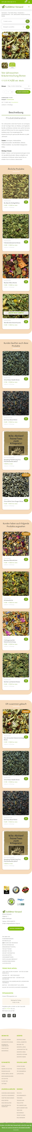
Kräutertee (21, 13)
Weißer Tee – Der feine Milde (11, 975)
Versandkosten (14, 102)
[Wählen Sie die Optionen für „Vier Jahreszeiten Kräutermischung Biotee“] (26, 737)
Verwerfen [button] (16, 1129)
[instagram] (9, 1015)
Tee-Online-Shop (12, 13)
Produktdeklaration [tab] (16, 118)
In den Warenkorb (23, 92)
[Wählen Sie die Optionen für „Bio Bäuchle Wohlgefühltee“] (26, 202)
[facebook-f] (14, 1015)
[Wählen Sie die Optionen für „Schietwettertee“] (26, 599)
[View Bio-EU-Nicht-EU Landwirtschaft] (12, 66)
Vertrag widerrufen (16, 928)
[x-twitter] (4, 1015)
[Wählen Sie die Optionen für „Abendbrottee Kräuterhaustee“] (26, 321)
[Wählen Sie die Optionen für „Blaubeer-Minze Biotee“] (26, 281)
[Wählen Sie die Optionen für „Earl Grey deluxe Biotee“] (26, 418)
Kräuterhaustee (6, 14)
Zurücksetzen (27, 88)
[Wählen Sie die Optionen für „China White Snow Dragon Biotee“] (26, 500)
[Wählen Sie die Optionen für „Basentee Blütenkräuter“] (26, 559)
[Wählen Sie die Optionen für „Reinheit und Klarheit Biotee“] (26, 680)
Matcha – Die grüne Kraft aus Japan (13, 985)
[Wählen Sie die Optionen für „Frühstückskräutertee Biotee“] (26, 241)
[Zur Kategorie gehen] (28, 27)
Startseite (4, 13)
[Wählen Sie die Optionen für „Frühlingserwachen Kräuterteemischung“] (26, 639)
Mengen (4, 86)
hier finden (7, 1008)
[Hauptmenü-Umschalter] (28, 6)
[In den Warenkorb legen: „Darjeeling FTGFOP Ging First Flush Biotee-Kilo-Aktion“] (26, 458)
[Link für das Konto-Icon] (29, 2)
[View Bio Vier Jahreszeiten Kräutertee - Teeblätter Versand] (5, 66)
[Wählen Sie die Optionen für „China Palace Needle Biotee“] (26, 378)
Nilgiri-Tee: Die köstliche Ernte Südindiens (14, 987)
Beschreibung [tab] (16, 112)
